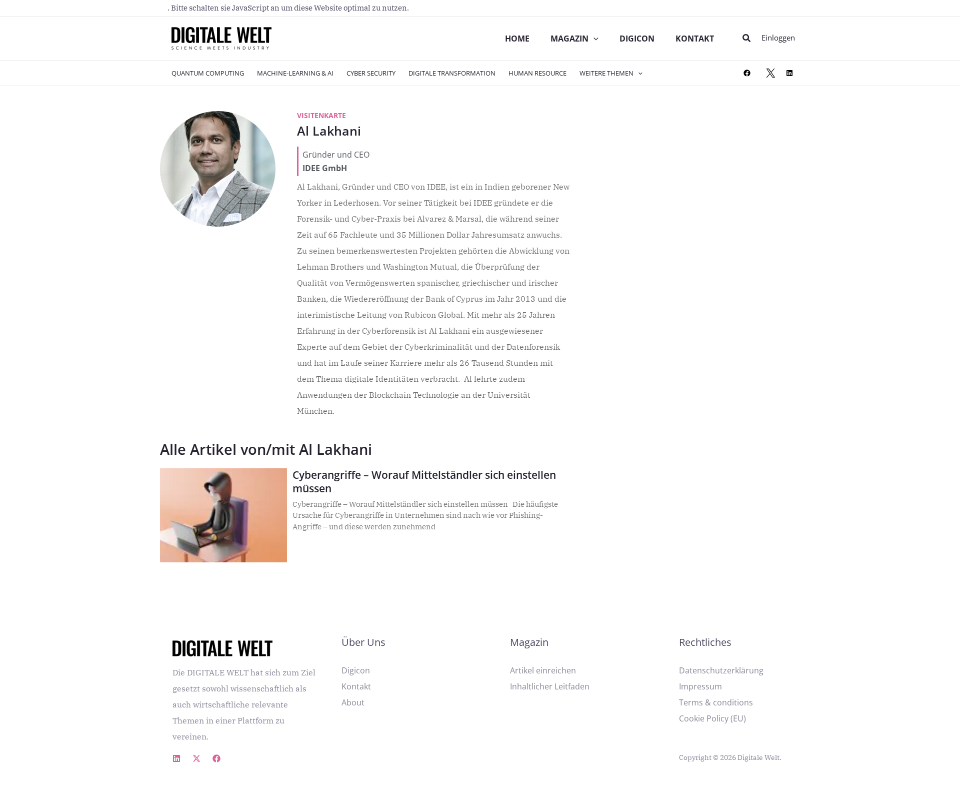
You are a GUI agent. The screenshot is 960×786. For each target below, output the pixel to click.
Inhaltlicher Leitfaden (550, 686)
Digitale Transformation (452, 73)
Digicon (356, 670)
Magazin (569, 38)
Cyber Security (371, 73)
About (353, 702)
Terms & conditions (716, 702)
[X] (770, 73)
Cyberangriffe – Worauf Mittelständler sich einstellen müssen (424, 481)
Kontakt (695, 38)
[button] (747, 38)
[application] (593, 38)
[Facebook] (747, 73)
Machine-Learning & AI (295, 73)
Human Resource (537, 73)
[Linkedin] (176, 758)
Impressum (700, 686)
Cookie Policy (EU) (712, 718)
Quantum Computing (208, 73)
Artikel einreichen (543, 670)
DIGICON (637, 38)
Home (517, 38)
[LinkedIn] (790, 73)
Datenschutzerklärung (721, 670)
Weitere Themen (607, 73)
